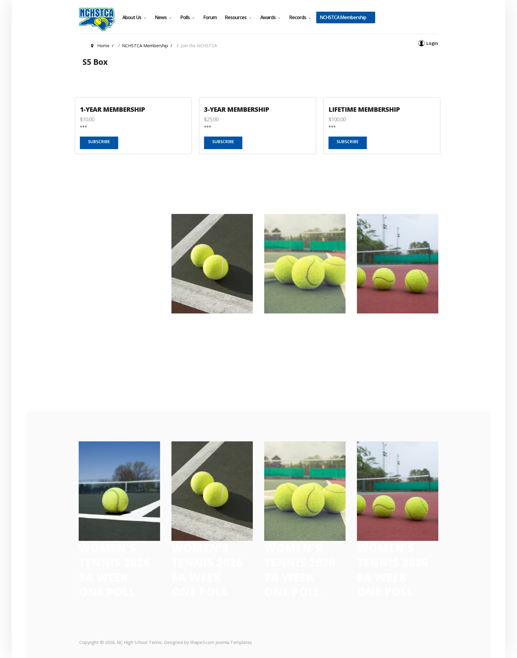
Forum (210, 17)
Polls (185, 17)
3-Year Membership (236, 109)
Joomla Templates (233, 642)
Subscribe (99, 141)
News (161, 17)
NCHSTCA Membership (343, 17)
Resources (236, 17)
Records (297, 17)
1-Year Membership (112, 109)
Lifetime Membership (364, 109)
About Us (131, 17)
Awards (268, 17)
